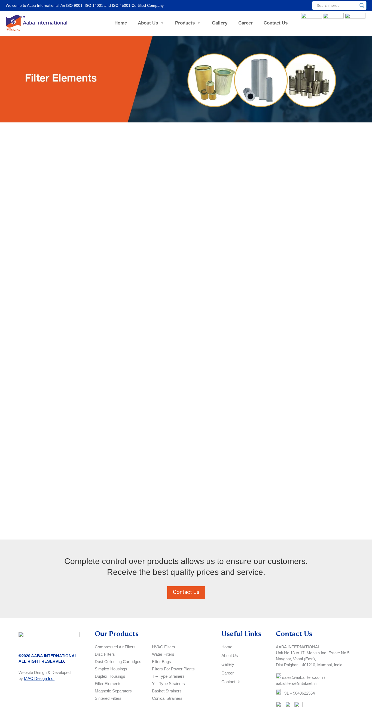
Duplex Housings (110, 676)
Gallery (219, 23)
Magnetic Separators (113, 691)
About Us (148, 23)
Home (120, 23)
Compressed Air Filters (115, 647)
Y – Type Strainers (168, 683)
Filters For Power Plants (173, 669)
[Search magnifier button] (362, 5)
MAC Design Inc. (39, 678)
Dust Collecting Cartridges (118, 661)
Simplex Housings (111, 669)
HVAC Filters (163, 647)
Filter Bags (161, 661)
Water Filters (163, 654)
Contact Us (276, 23)
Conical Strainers (167, 698)
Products (185, 23)
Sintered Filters (108, 698)
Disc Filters (105, 654)
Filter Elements (108, 683)
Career (245, 23)
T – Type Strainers (168, 676)
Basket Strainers (167, 691)
